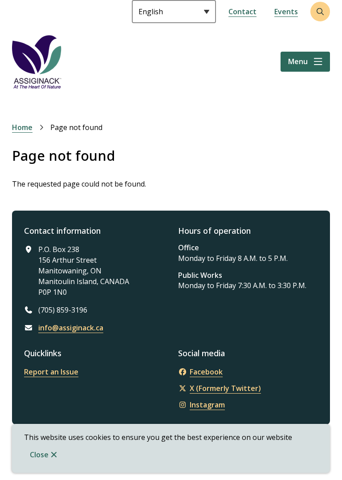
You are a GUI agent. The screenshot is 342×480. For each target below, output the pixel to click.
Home (22, 127)
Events (286, 11)
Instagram (207, 405)
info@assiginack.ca (70, 328)
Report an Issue (51, 372)
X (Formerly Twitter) (225, 388)
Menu (298, 61)
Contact (242, 11)
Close (39, 455)
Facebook (206, 372)
